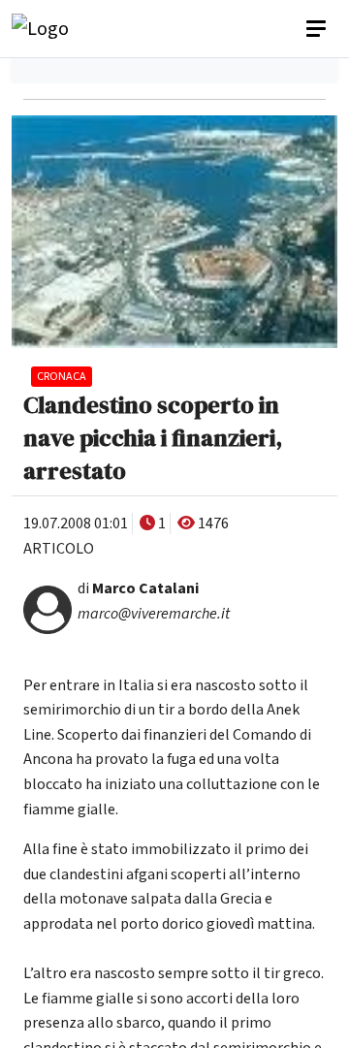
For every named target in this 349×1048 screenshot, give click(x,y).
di (138, 588)
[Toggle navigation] (318, 29)
